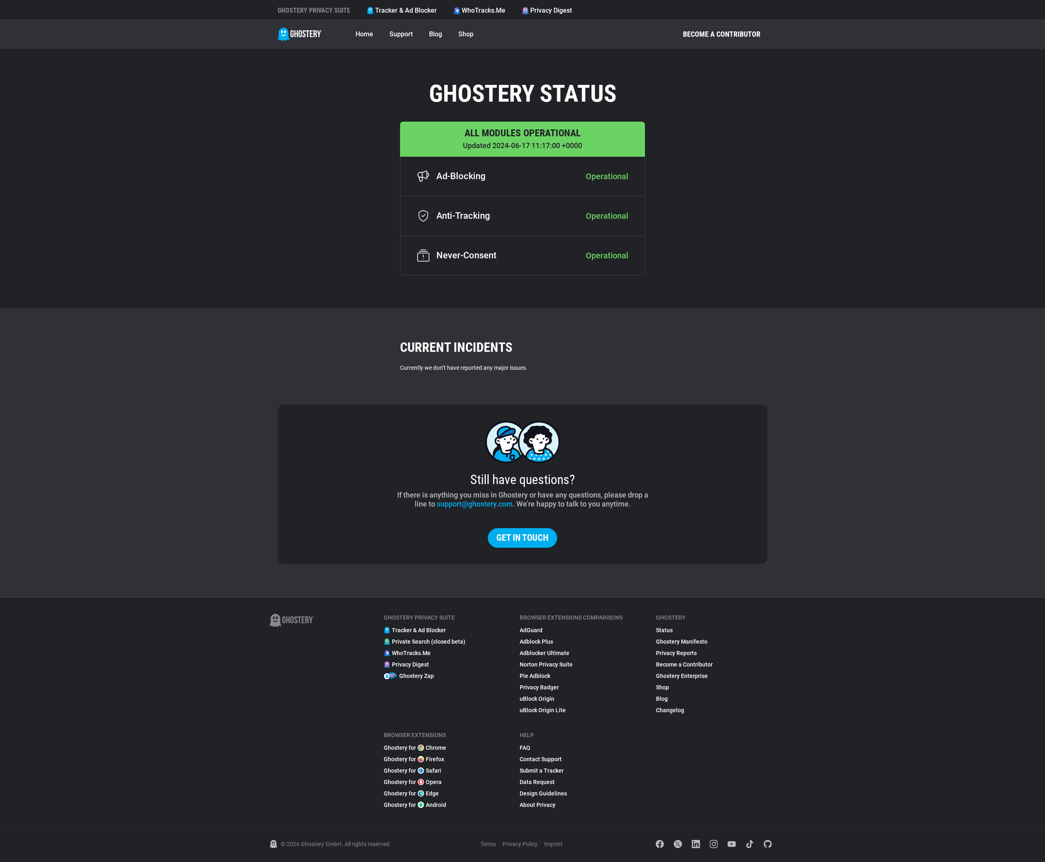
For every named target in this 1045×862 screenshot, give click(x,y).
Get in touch (522, 538)
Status (664, 630)
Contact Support (541, 759)
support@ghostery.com (475, 504)
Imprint (553, 844)
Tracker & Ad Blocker (406, 10)
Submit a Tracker (542, 770)
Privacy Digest (551, 10)
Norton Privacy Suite (546, 664)
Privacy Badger (539, 687)
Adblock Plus (536, 641)
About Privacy (538, 805)
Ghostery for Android (415, 805)
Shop (466, 34)
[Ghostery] (300, 34)
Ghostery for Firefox (414, 759)
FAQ (525, 747)
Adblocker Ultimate (544, 653)
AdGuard (531, 630)
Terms (488, 844)
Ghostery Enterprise (682, 676)
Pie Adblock (535, 676)
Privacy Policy (520, 844)
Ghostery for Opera (413, 782)
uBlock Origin (537, 698)
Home (364, 34)
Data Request (537, 782)
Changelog (670, 710)
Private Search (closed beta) (428, 641)
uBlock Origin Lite (543, 710)
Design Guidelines (543, 793)
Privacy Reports (676, 653)
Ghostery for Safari (412, 770)
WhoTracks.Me (483, 10)
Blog (435, 34)
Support (401, 34)
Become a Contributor (721, 34)
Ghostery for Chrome (415, 747)
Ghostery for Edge (411, 793)
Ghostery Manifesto (681, 641)
